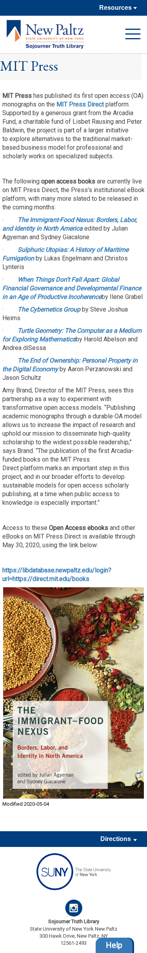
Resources (116, 7)
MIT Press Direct (80, 104)
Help (114, 945)
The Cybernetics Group (49, 309)
